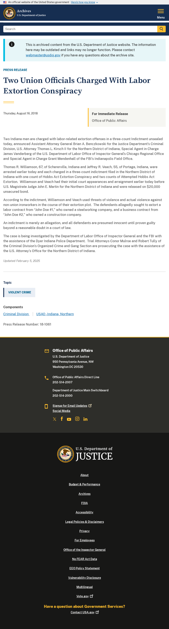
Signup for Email (70, 405)
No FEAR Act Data (84, 559)
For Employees (85, 540)
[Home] (24, 18)
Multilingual (84, 587)
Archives (84, 493)
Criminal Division (16, 314)
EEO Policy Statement (84, 568)
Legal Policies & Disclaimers (84, 521)
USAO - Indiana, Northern (55, 314)
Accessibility (84, 512)
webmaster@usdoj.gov (43, 55)
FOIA (84, 503)
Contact (82, 612)
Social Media (61, 411)
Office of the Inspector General (84, 549)
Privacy (84, 531)
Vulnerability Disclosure (84, 577)
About (84, 475)
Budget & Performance (84, 484)
